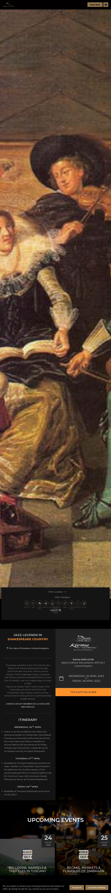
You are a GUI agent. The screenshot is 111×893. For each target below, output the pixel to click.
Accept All (76, 887)
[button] (1, 880)
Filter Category (62, 597)
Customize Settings (97, 887)
